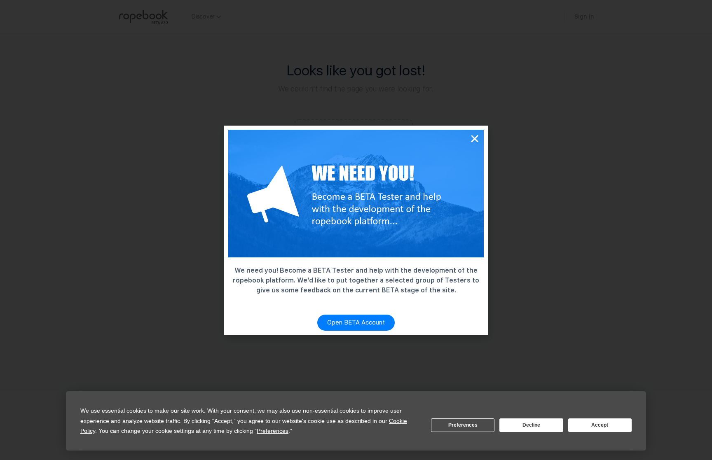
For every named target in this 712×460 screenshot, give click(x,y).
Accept (599, 425)
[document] (356, 230)
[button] (475, 139)
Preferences (463, 425)
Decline (531, 425)
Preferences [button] (272, 430)
